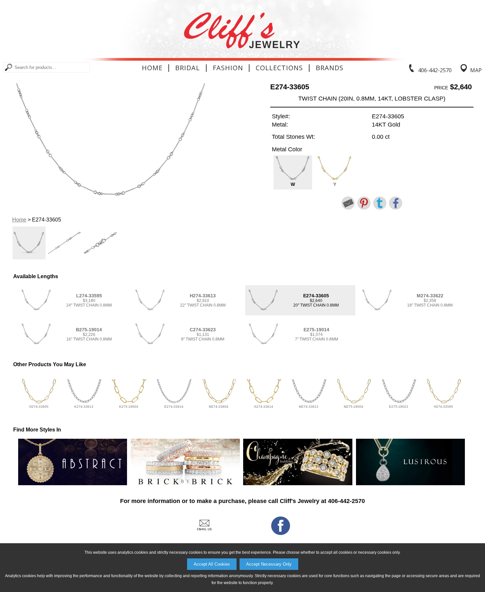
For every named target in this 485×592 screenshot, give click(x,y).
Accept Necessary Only (269, 564)
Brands (329, 68)
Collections (279, 68)
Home (152, 68)
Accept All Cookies (212, 564)
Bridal (187, 68)
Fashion (228, 68)
